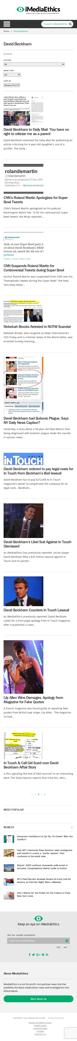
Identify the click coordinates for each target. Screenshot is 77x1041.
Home (6, 31)
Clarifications (40, 1028)
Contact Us (40, 1034)
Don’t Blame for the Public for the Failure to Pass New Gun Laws (43, 894)
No (65, 947)
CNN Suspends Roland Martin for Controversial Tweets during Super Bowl (34, 267)
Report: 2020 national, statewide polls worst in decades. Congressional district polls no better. (42, 867)
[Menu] (7, 24)
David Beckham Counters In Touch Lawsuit (36, 610)
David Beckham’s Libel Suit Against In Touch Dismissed (37, 544)
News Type (9, 70)
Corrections (40, 1025)
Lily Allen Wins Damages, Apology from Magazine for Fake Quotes (33, 699)
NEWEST (9, 827)
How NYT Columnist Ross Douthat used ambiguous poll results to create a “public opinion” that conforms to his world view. (44, 853)
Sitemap (40, 1031)
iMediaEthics (38, 9)
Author (7, 60)
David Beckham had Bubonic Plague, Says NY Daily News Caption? (36, 420)
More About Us (38, 998)
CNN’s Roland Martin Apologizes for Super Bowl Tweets (36, 199)
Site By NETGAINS (56, 1018)
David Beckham (20, 31)
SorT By (7, 81)
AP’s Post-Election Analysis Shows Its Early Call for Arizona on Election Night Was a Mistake (44, 880)
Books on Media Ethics (40, 1022)
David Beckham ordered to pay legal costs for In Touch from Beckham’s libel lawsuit (38, 471)
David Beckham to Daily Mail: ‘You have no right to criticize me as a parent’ (36, 131)
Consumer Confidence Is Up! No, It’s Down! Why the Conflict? (45, 838)
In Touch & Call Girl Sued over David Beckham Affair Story (31, 765)
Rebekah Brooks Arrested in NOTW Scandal (37, 326)
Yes (58, 947)
